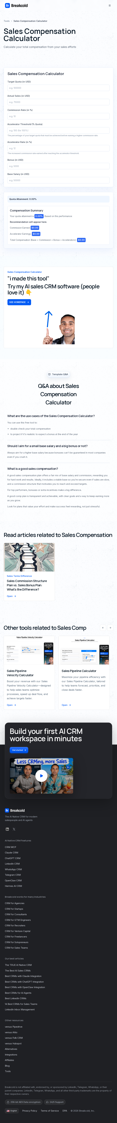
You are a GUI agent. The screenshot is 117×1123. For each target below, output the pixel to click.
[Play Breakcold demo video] (41, 776)
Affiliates (9, 1060)
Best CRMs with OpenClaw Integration (25, 987)
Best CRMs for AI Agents (18, 992)
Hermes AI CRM (13, 886)
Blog (7, 1065)
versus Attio (11, 1032)
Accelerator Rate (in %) (19, 142)
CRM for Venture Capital (17, 931)
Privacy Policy (29, 1110)
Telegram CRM (13, 874)
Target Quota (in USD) (19, 81)
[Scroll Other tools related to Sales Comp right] (110, 628)
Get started (17, 750)
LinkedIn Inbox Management (20, 1009)
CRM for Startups (14, 908)
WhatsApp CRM (13, 869)
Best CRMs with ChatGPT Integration (24, 981)
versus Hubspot (13, 1043)
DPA (64, 1110)
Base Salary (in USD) (18, 174)
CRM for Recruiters (15, 925)
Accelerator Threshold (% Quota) (25, 124)
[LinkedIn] (7, 829)
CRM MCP (10, 847)
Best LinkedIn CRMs (15, 998)
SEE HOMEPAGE (17, 302)
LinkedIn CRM (12, 863)
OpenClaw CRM (13, 880)
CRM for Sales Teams (16, 947)
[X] (14, 829)
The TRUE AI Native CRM (18, 965)
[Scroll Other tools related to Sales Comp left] (103, 628)
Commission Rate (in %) (20, 110)
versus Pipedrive (13, 1026)
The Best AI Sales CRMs (18, 970)
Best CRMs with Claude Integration (23, 976)
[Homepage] (16, 5)
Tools (7, 21)
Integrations (11, 1054)
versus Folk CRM (14, 1037)
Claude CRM (11, 852)
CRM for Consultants (16, 914)
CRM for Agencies (14, 903)
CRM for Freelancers (16, 936)
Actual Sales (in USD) (18, 96)
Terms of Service (50, 1110)
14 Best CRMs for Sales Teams (21, 1004)
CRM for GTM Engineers (18, 920)
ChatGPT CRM (12, 858)
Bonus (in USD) (15, 160)
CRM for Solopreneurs (16, 942)
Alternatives (11, 1049)
